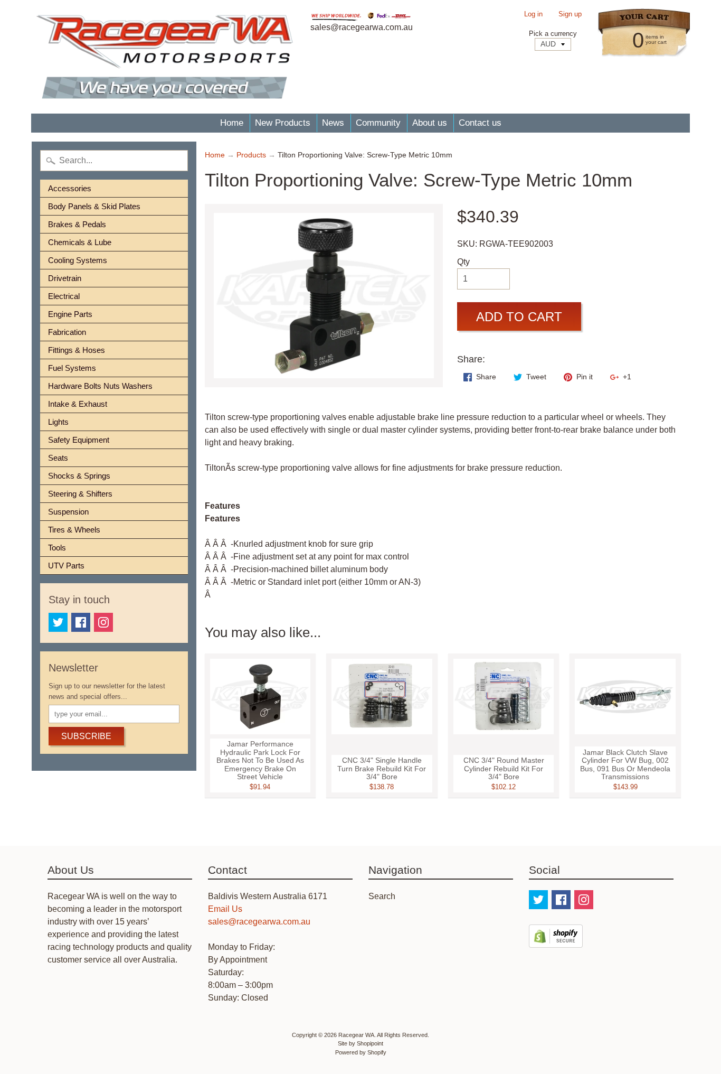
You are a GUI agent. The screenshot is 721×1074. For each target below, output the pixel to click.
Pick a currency (553, 34)
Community (378, 123)
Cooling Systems (77, 260)
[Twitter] (58, 622)
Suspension (68, 511)
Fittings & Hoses (76, 349)
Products (251, 155)
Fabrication (67, 332)
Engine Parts (70, 314)
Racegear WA (356, 1035)
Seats (58, 457)
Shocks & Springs (79, 475)
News (333, 123)
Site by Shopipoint (360, 1043)
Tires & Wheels (74, 529)
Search (381, 896)
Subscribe (86, 736)
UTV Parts (66, 565)
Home (231, 123)
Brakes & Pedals (77, 224)
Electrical (64, 296)
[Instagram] (103, 622)
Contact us (480, 123)
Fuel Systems (72, 367)
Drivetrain (64, 278)
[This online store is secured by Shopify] (556, 941)
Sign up (570, 14)
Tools (57, 547)
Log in (533, 14)
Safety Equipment (78, 439)
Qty (463, 261)
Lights (58, 421)
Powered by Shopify (360, 1052)
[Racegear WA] (164, 56)
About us (429, 123)
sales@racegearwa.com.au (259, 921)
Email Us (225, 908)
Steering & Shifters (80, 493)
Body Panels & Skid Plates (94, 206)
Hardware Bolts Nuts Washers (100, 385)
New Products (282, 123)
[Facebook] (80, 622)
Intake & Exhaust (77, 403)
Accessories (69, 188)
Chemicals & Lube (79, 242)
